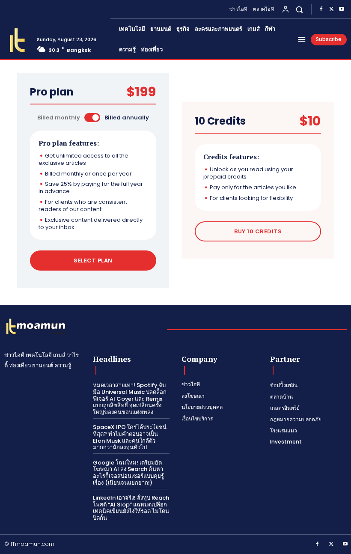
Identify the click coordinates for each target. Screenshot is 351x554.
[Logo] (17, 40)
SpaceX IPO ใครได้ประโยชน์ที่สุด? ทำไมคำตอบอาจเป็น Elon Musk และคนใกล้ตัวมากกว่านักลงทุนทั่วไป (130, 437)
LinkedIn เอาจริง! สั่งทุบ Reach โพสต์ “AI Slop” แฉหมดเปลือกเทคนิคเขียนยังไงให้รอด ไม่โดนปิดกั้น (131, 508)
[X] (331, 9)
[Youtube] (341, 9)
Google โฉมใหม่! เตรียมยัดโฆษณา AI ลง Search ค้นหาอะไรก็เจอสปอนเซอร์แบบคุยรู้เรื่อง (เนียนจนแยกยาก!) (128, 473)
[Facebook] (321, 9)
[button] (299, 9)
